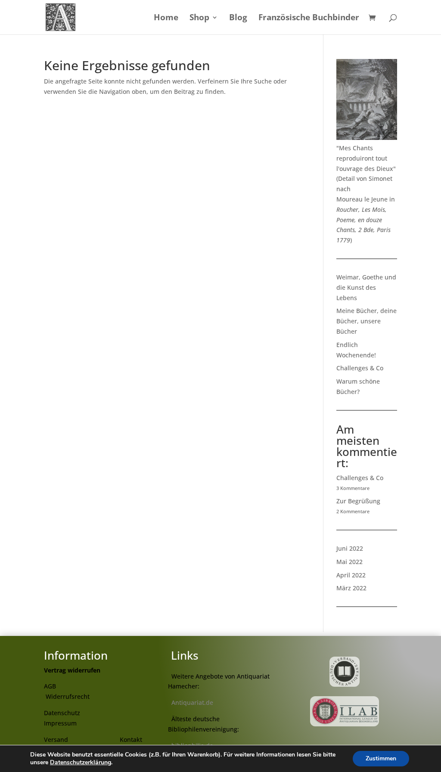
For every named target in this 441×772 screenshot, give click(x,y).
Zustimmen (381, 758)
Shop (199, 18)
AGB (50, 686)
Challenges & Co (359, 368)
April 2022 (351, 575)
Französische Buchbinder (308, 18)
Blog (238, 18)
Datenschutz (62, 713)
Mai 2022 (349, 562)
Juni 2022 (349, 548)
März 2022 (351, 588)
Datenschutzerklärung (80, 762)
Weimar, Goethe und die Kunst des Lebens (366, 287)
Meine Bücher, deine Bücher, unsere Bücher (366, 321)
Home (166, 18)
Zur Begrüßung (358, 501)
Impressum (60, 723)
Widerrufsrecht (68, 696)
